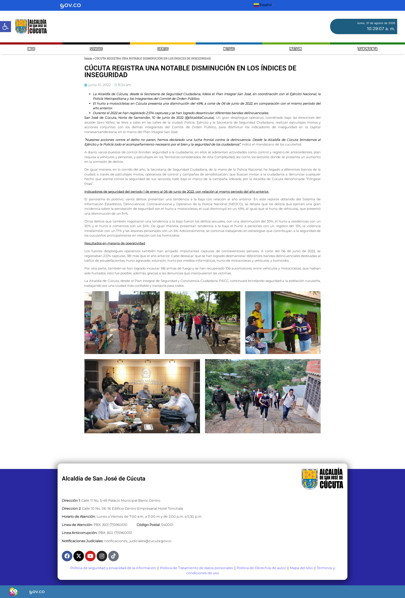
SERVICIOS (96, 49)
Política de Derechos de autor (261, 568)
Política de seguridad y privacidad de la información (113, 568)
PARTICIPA (296, 49)
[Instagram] (102, 556)
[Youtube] (90, 556)
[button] (5, 26)
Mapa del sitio (301, 568)
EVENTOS (163, 49)
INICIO (31, 49)
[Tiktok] (113, 556)
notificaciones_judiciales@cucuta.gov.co (137, 541)
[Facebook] (67, 556)
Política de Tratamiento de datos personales (196, 568)
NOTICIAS (229, 49)
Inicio (88, 58)
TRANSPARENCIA (367, 49)
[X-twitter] (78, 556)
